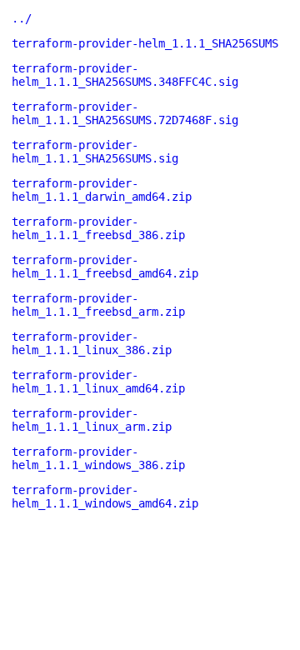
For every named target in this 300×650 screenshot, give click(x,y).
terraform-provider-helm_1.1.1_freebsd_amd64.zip (105, 266)
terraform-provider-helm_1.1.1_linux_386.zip (92, 343)
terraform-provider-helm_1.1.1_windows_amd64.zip (105, 496)
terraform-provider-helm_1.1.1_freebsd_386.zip (98, 228)
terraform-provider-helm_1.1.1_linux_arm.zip (92, 420)
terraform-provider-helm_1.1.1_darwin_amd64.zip (102, 190)
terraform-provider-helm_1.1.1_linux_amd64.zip (98, 381)
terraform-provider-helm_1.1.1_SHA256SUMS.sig (95, 151)
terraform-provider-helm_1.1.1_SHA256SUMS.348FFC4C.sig (125, 75)
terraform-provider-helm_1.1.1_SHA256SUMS (145, 43)
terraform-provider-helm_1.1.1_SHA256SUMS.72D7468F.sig (125, 113)
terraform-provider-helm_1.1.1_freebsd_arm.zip (98, 305)
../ (22, 18)
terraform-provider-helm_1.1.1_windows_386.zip (98, 458)
